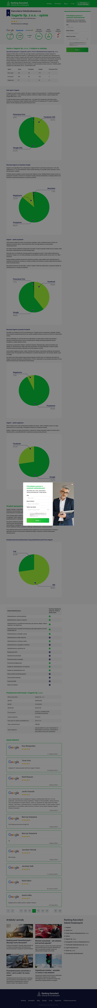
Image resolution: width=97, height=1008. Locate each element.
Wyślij (37, 520)
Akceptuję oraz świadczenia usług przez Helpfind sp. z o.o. (38, 515)
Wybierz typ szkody (31, 507)
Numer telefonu (30, 501)
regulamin (32, 514)
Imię (28, 495)
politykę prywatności (39, 513)
